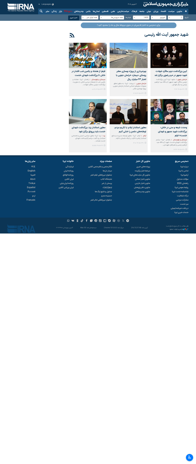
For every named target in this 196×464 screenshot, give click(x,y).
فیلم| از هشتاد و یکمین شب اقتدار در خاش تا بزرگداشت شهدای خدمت (88, 73)
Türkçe (31, 183)
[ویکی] (73, 221)
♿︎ (190, 457)
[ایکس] (123, 221)
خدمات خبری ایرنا (181, 212)
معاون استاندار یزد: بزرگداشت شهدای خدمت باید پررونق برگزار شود (88, 130)
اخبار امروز (73, 17)
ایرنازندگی (69, 166)
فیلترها (128, 17)
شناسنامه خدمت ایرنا (180, 191)
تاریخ (186, 17)
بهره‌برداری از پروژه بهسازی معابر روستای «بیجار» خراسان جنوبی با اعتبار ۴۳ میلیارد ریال (131, 75)
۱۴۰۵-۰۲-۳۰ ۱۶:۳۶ (179, 149)
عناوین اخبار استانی (142, 179)
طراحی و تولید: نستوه (176, 229)
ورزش (155, 11)
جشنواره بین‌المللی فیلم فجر (101, 175)
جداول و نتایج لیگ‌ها (103, 191)
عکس (88, 11)
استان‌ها (96, 11)
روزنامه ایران (69, 171)
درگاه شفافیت (182, 196)
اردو (33, 196)
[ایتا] (100, 221)
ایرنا (165, 4)
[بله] (109, 221)
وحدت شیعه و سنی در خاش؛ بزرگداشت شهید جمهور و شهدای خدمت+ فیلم (172, 132)
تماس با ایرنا (183, 171)
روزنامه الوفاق (68, 175)
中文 (33, 166)
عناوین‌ (179, 11)
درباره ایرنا (184, 166)
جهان (149, 11)
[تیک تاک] (82, 221)
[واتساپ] (68, 221)
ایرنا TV (67, 11)
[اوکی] (77, 221)
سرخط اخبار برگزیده (142, 171)
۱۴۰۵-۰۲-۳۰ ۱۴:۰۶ (138, 143)
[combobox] (175, 18)
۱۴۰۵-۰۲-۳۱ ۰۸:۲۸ (97, 89)
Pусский (31, 191)
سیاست (171, 11)
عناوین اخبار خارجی (142, 183)
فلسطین (105, 11)
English (31, 171)
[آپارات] (114, 221)
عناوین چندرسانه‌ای (142, 191)
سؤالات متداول (182, 179)
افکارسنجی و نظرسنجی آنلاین (100, 166)
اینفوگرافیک (107, 187)
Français (31, 200)
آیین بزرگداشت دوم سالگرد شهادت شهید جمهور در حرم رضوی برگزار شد (171, 73)
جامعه (141, 11)
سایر (47, 11)
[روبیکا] (119, 221)
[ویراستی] (91, 221)
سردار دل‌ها (107, 171)
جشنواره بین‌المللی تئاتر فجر (101, 200)
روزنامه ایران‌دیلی (67, 183)
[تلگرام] (128, 221)
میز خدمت (184, 204)
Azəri (32, 179)
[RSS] (72, 36)
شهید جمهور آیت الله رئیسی (166, 34)
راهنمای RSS (182, 183)
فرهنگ (134, 11)
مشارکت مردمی (182, 200)
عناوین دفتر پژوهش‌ (142, 187)
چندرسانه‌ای (79, 11)
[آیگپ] (105, 221)
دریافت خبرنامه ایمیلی (179, 208)
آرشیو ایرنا (184, 175)
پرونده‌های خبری (143, 166)
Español (31, 187)
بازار (60, 11)
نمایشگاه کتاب (106, 179)
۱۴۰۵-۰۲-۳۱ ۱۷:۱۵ (138, 93)
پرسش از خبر (107, 183)
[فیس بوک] (87, 221)
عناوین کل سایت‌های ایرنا (140, 175)
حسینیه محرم (106, 196)
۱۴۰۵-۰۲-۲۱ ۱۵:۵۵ (97, 145)
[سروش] (96, 221)
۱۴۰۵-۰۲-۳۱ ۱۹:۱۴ (179, 89)
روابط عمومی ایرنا (181, 187)
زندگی (54, 11)
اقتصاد (163, 11)
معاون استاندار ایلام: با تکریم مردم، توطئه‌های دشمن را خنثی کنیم (130, 130)
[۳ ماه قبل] (169, 55)
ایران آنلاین (69, 179)
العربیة (32, 175)
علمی (113, 11)
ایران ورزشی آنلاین (66, 187)
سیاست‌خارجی (123, 11)
